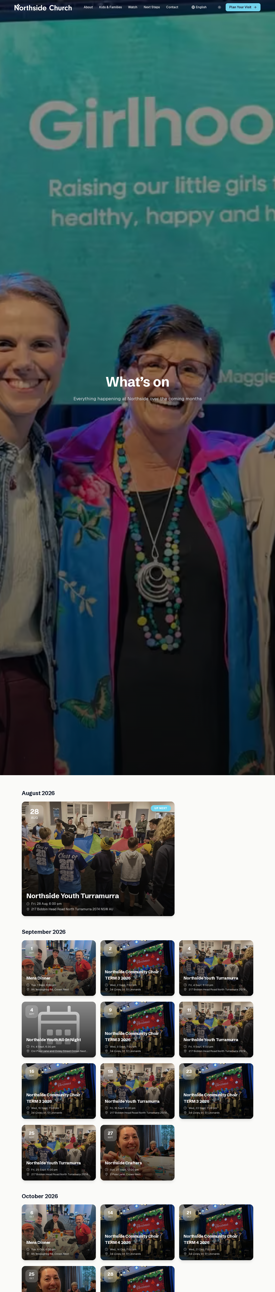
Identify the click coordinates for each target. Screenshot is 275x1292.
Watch (132, 7)
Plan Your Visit (240, 7)
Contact (172, 7)
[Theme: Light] (219, 7)
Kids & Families (110, 7)
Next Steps (152, 7)
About (88, 7)
